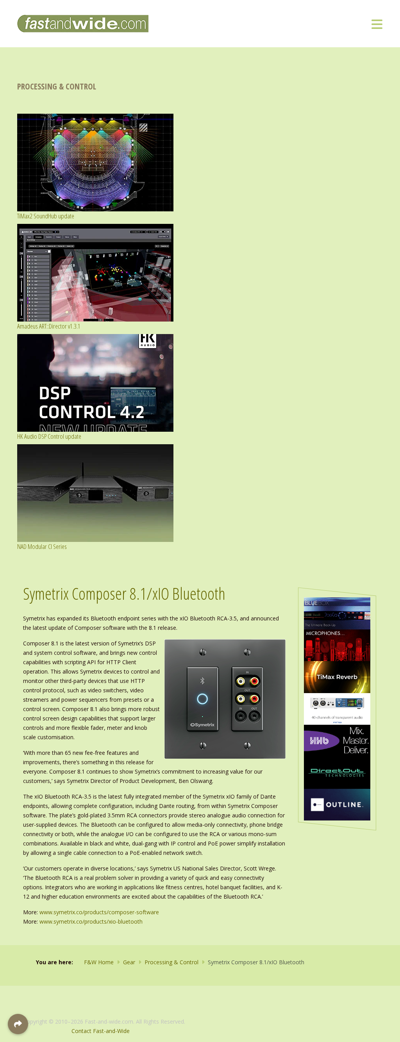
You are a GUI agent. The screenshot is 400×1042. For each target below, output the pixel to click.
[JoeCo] (337, 613)
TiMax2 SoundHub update (45, 215)
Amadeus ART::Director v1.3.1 (48, 326)
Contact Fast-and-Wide (100, 1031)
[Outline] (337, 804)
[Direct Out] (337, 772)
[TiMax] (337, 676)
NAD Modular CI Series (42, 546)
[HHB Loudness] (337, 740)
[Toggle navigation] (377, 24)
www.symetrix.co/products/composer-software (99, 912)
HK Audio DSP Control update (49, 436)
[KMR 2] (337, 644)
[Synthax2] (337, 708)
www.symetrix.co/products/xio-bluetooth (91, 921)
